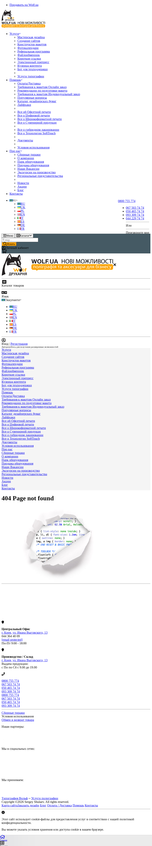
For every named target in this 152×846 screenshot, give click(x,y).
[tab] (76, 350)
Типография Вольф (15, 798)
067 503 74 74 (11, 684)
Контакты (16, 193)
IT (22, 218)
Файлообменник (28, 55)
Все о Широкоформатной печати (39, 119)
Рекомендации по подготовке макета (42, 90)
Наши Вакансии (28, 168)
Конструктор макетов (32, 44)
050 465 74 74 (11, 688)
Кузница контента (29, 65)
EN (23, 214)
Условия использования (33, 147)
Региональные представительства (40, 176)
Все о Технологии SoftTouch (36, 133)
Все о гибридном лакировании (38, 129)
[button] (76, 350)
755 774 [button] (126, 201)
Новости (23, 183)
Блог (20, 190)
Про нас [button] (15, 151)
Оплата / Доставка (59, 805)
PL (22, 211)
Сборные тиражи (29, 154)
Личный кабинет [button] (17, 247)
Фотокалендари (28, 48)
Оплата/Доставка (29, 83)
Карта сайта (10, 805)
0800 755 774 (10, 680)
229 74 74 (135, 218)
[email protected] (12, 639)
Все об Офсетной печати (34, 112)
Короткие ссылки (29, 58)
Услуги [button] (14, 33)
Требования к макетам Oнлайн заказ (41, 87)
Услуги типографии (30, 76)
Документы (25, 140)
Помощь (78, 805)
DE (23, 225)
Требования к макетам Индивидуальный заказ (48, 94)
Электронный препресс (33, 62)
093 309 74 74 (11, 691)
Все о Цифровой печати (33, 115)
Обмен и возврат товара (18, 720)
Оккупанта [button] (12, 300)
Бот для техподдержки (32, 69)
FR (23, 228)
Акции (22, 186)
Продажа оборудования (33, 165)
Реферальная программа (33, 51)
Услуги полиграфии (44, 798)
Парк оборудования (30, 161)
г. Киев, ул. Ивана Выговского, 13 (25, 632)
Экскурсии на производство (36, 172)
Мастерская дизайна (31, 37)
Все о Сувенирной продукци (37, 122)
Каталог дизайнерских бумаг (36, 101)
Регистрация (19, 343)
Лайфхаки (24, 104)
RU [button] (14, 200)
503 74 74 (135, 207)
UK (23, 207)
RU (23, 203)
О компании (25, 158)
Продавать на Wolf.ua (24, 5)
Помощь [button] (15, 80)
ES (22, 221)
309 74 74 (135, 214)
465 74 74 (135, 211)
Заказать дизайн (28, 805)
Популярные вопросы (32, 97)
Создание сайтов (28, 40)
